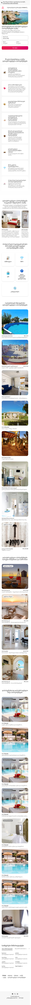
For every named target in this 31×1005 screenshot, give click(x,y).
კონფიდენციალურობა (12, 998)
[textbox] (8, 43)
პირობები (21, 998)
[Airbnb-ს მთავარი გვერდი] (3, 7)
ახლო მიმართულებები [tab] (7, 948)
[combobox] (15, 38)
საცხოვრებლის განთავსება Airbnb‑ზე (17, 7)
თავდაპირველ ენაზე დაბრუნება (10, 3)
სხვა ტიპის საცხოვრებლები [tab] (21, 948)
